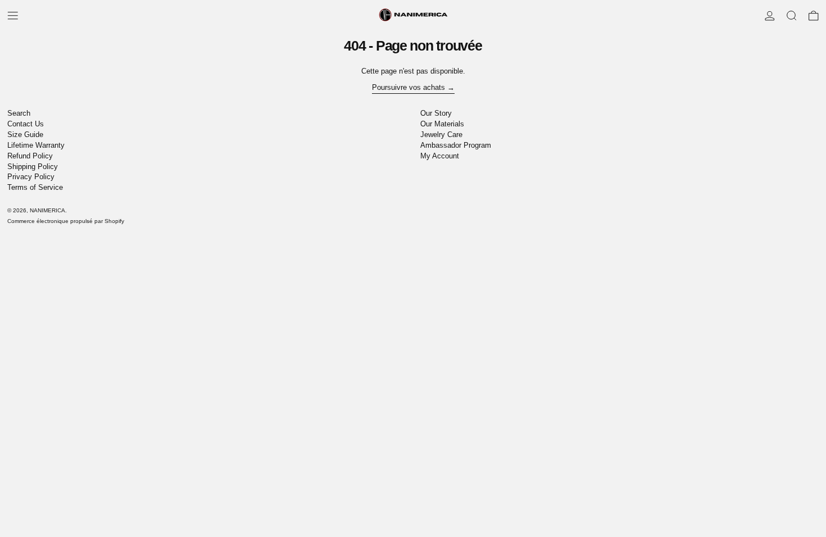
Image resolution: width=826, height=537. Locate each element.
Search (18, 113)
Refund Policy (30, 156)
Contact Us (25, 124)
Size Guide (25, 134)
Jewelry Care (441, 134)
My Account (439, 156)
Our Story (436, 113)
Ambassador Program (455, 145)
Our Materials (442, 124)
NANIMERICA (47, 210)
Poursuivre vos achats (408, 87)
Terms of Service (35, 187)
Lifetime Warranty (36, 145)
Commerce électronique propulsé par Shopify (65, 221)
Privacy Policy (31, 176)
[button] (791, 16)
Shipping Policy (32, 166)
